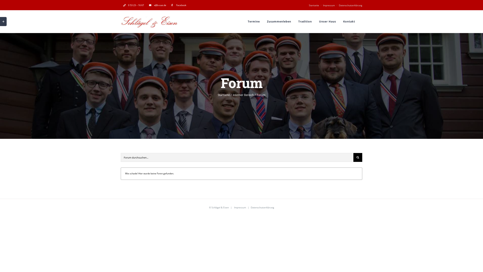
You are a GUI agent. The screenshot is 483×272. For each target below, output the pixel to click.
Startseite (314, 5)
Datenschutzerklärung (350, 5)
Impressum (329, 5)
